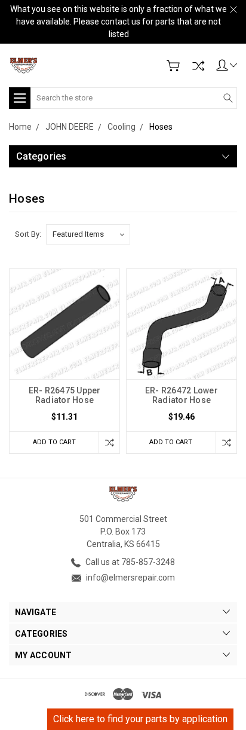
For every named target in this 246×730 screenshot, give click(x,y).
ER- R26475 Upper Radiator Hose (65, 395)
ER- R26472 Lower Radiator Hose (181, 395)
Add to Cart (54, 442)
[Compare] (198, 65)
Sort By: (28, 234)
